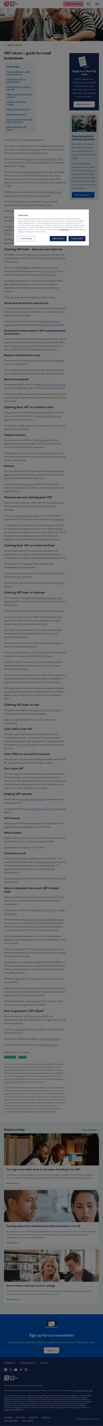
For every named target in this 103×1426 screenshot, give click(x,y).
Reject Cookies (58, 239)
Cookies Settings (26, 239)
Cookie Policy (64, 230)
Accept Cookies (77, 239)
